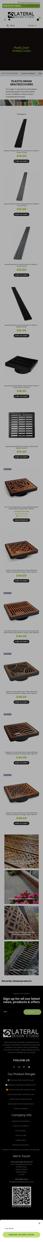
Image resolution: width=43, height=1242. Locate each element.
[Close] (39, 1223)
